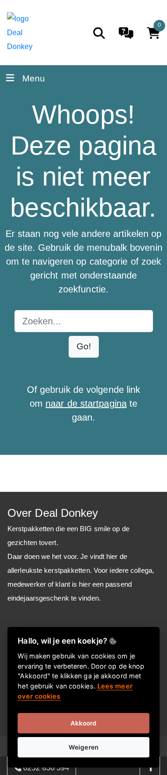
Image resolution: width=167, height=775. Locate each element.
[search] (99, 33)
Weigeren (83, 747)
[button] (84, 347)
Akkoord (84, 723)
